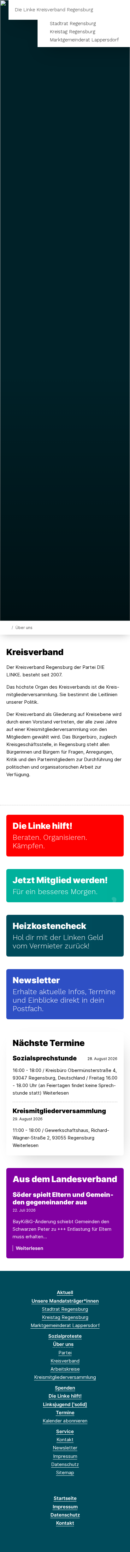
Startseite (65, 1498)
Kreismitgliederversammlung (65, 1377)
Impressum (65, 1456)
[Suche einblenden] (103, 9)
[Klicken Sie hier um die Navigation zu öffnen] (120, 9)
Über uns (63, 1344)
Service (65, 1431)
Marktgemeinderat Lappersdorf (84, 40)
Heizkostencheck (49, 926)
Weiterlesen (29, 1248)
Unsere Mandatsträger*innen (65, 1301)
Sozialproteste (65, 1336)
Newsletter (36, 980)
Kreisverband (65, 1361)
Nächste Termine (49, 1043)
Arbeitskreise (65, 1369)
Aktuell (65, 1292)
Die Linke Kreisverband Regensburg (54, 10)
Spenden (65, 1388)
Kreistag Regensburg (72, 32)
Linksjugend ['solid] (65, 1404)
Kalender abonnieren (65, 1421)
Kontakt (65, 1440)
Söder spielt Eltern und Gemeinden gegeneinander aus (63, 1198)
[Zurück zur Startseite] (7, 627)
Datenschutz (65, 1464)
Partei (65, 1353)
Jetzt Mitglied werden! (60, 880)
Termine (65, 1413)
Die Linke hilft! (43, 826)
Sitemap (65, 1472)
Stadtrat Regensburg (73, 23)
